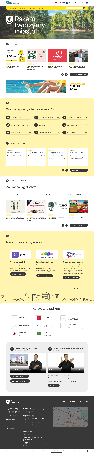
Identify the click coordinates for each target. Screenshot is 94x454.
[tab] (19, 194)
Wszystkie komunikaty (77, 170)
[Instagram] (79, 3)
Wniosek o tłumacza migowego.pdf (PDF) (60, 375)
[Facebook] (75, 3)
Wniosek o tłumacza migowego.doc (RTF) (60, 378)
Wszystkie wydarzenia (77, 225)
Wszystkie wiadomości (77, 74)
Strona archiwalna (10, 428)
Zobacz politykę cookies (56, 452)
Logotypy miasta (9, 426)
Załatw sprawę (13, 8)
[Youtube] (82, 3)
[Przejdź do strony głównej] (12, 402)
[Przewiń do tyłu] (62, 74)
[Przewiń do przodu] (66, 74)
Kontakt (41, 8)
